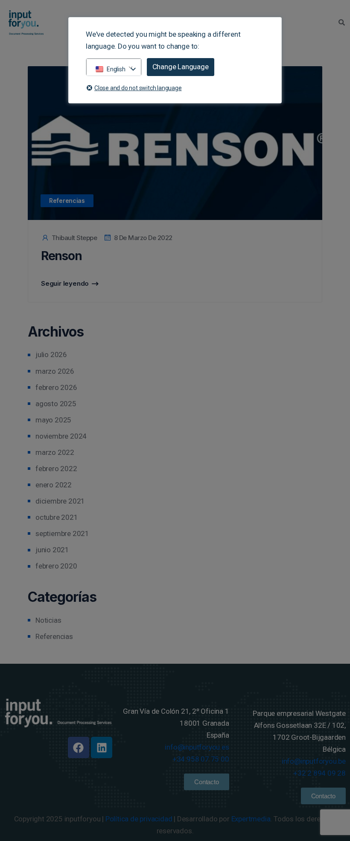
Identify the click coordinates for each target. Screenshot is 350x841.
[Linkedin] (101, 747)
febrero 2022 (56, 468)
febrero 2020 (56, 566)
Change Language (180, 66)
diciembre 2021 (60, 501)
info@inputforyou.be (314, 761)
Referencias (67, 200)
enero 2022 (53, 485)
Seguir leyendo (65, 283)
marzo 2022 (54, 452)
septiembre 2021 (62, 533)
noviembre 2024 (61, 436)
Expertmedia (251, 819)
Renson (61, 256)
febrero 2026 (56, 387)
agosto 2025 (55, 403)
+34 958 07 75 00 (200, 759)
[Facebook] (78, 747)
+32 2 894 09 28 (319, 773)
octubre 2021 (56, 517)
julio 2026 (51, 354)
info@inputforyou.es (197, 747)
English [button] (116, 69)
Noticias (48, 620)
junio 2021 (52, 549)
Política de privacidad (138, 819)
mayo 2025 (53, 420)
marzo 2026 (54, 371)
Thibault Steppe (74, 238)
